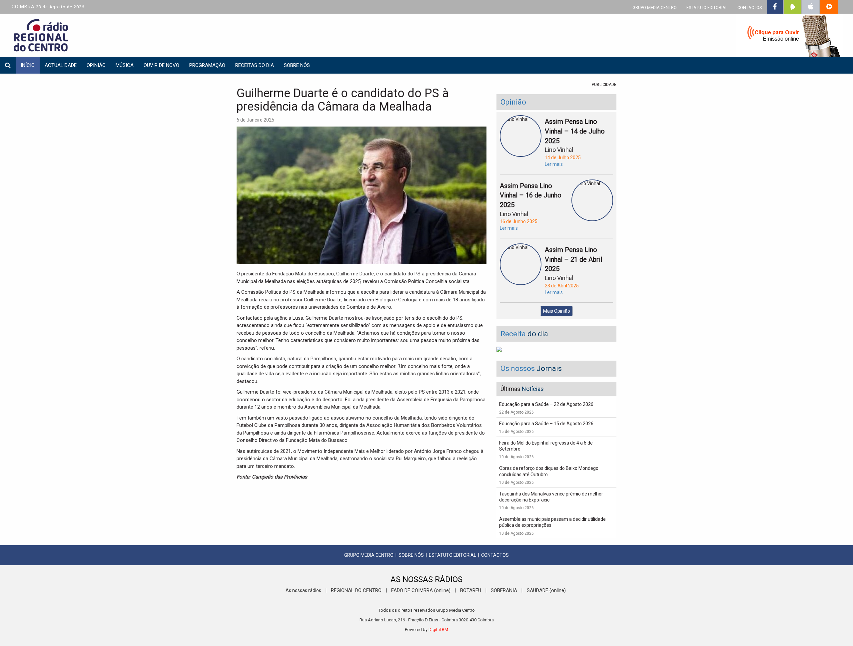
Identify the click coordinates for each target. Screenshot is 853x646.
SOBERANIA (504, 590)
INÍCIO (28, 65)
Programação (207, 65)
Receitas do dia (254, 65)
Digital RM (438, 629)
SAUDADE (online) (546, 590)
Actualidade (61, 65)
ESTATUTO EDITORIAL (707, 7)
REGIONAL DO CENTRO (356, 590)
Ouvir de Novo (161, 65)
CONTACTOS (749, 7)
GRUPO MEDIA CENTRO (654, 7)
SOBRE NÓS (411, 555)
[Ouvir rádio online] (789, 36)
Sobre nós (297, 65)
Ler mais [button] (554, 164)
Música (125, 65)
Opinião (96, 65)
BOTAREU (470, 590)
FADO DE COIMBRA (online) (420, 590)
